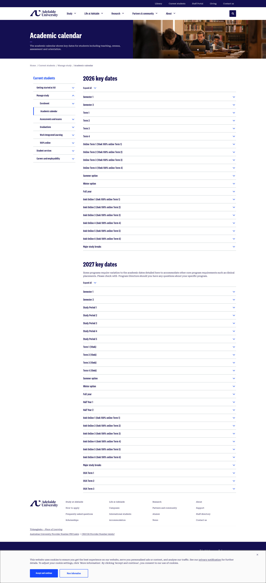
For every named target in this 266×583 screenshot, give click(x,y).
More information (74, 573)
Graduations (45, 127)
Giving (213, 3)
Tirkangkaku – (46, 529)
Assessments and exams (51, 119)
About (199, 502)
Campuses (114, 508)
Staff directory (203, 514)
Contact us (228, 3)
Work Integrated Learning (51, 135)
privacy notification (210, 559)
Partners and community (165, 508)
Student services (44, 150)
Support (200, 508)
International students (120, 514)
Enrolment (44, 103)
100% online (45, 142)
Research (157, 502)
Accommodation (117, 520)
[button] (257, 554)
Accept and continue (44, 573)
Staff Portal (197, 3)
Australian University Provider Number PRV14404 (54, 534)
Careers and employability (48, 158)
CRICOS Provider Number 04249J (98, 534)
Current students (177, 3)
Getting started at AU (46, 87)
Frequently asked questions (79, 514)
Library (158, 3)
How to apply (72, 508)
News (155, 520)
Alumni (156, 514)
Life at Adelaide (117, 502)
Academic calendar (48, 111)
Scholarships (72, 520)
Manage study (43, 95)
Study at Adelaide (74, 502)
